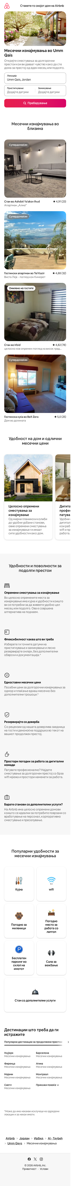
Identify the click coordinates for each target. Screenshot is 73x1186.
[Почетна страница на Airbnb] (7, 5)
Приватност (29, 1169)
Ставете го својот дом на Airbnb (42, 6)
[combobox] (35, 80)
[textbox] (19, 92)
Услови (44, 1169)
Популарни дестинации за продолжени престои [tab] (33, 1041)
